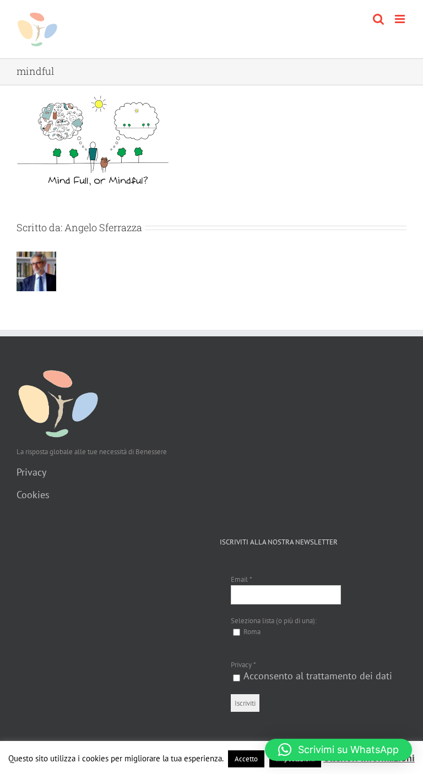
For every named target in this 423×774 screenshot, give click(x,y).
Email (241, 579)
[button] (338, 750)
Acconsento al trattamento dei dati (317, 675)
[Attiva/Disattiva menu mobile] (400, 19)
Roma (251, 631)
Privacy (31, 472)
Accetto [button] (246, 759)
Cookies (33, 494)
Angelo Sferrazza (103, 227)
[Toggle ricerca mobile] (378, 19)
